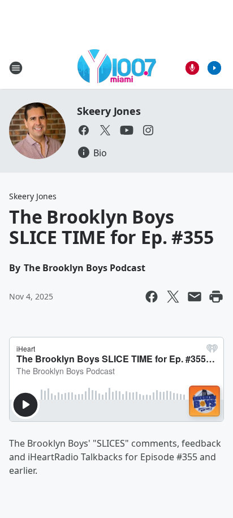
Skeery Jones (109, 111)
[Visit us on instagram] (148, 130)
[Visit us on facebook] (83, 130)
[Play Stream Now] (214, 68)
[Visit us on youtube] (126, 130)
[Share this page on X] (173, 297)
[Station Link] (116, 67)
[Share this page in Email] (194, 297)
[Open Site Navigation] (16, 68)
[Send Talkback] (192, 68)
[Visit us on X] (105, 130)
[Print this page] (216, 297)
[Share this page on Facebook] (151, 297)
